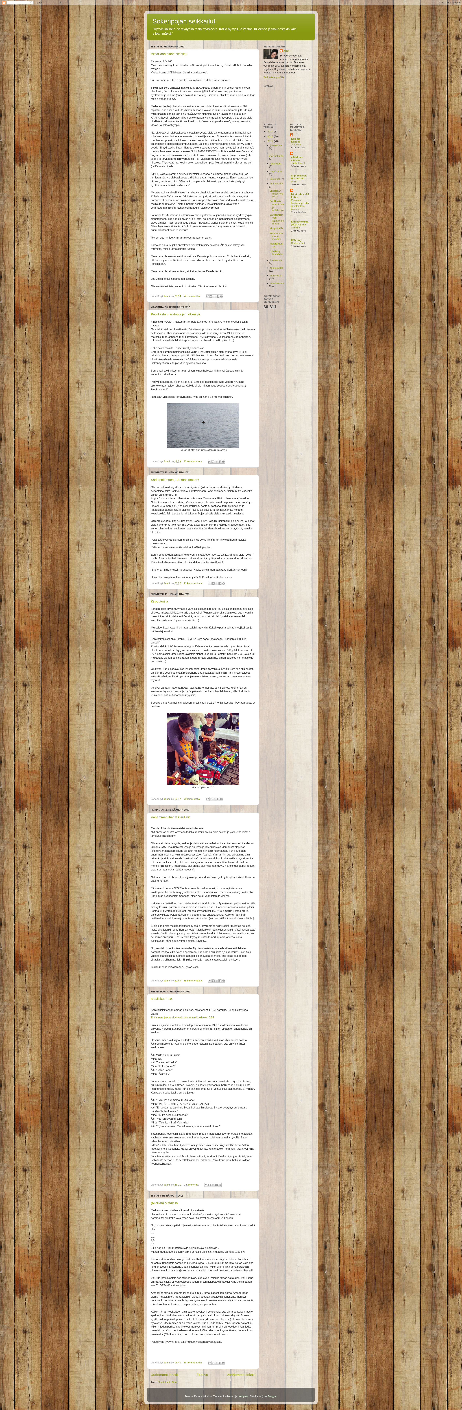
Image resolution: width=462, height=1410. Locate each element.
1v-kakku (296, 144)
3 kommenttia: (192, 799)
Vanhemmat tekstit (241, 1375)
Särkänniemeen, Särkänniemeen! (175, 480)
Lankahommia (299, 221)
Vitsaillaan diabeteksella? (169, 54)
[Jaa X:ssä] (214, 296)
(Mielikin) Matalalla (164, 1203)
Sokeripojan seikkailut (183, 21)
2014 (270, 131)
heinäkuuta (276, 183)
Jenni (286, 50)
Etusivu (202, 1375)
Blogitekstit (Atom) (168, 1382)
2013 (270, 136)
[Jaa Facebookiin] (218, 296)
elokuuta (275, 179)
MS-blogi (296, 240)
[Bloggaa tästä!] (211, 296)
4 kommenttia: (192, 296)
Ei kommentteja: (193, 461)
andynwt (243, 1396)
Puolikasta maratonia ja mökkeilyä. (176, 314)
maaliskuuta (277, 283)
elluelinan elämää (297, 158)
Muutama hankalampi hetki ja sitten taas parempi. (300, 204)
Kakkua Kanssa (295, 140)
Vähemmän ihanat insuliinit (170, 817)
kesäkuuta (276, 260)
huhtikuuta (276, 275)
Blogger (272, 1396)
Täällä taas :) (298, 163)
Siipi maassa (299, 175)
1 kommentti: (192, 1184)
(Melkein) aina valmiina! (298, 226)
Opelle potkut (298, 243)
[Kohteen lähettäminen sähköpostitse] (208, 296)
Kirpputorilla (159, 601)
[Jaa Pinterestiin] (221, 296)
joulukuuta (276, 145)
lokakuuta (275, 163)
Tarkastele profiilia (273, 77)
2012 (270, 141)
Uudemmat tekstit (164, 1375)
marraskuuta (276, 156)
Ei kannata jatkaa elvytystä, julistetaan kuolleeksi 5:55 (182, 1017)
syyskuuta (276, 171)
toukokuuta (276, 268)
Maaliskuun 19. (162, 999)
